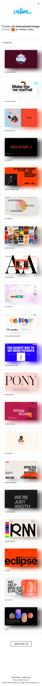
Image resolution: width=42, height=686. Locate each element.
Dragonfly (8, 160)
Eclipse (7, 570)
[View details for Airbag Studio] (21, 411)
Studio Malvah (10, 512)
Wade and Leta (10, 130)
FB (26, 680)
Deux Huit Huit (10, 248)
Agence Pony (9, 394)
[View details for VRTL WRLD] (21, 587)
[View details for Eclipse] (21, 558)
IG (36, 682)
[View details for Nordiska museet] (21, 59)
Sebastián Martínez (12, 189)
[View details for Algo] (21, 616)
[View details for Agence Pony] (21, 382)
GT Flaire (8, 306)
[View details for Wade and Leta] (21, 118)
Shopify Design (10, 101)
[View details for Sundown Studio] (21, 470)
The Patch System (11, 365)
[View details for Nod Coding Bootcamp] (21, 323)
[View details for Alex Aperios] (21, 264)
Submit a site (26, 677)
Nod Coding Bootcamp (12, 336)
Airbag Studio (10, 424)
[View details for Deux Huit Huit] (21, 235)
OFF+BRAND (8, 218)
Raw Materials (10, 541)
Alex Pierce (9, 453)
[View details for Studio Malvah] (21, 499)
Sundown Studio (10, 482)
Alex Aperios (9, 277)
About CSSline (16, 677)
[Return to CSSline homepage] (23, 11)
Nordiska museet (11, 72)
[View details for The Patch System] (21, 352)
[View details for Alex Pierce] (21, 440)
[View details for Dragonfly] (21, 147)
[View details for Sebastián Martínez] (21, 176)
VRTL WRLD (8, 600)
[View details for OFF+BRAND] (21, 206)
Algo (6, 629)
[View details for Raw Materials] (21, 528)
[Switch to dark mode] (38, 3)
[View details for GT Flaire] (21, 294)
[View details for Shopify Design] (21, 88)
